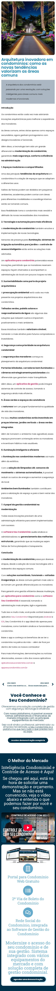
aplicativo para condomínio (19, 260)
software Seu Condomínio (17, 532)
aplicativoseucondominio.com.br (17, 662)
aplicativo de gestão (27, 384)
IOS (2, 621)
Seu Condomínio (19, 616)
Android (47, 616)
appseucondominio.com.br (14, 667)
